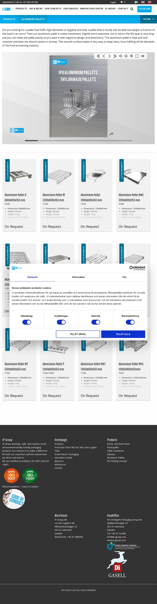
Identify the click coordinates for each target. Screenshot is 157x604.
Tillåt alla (123, 334)
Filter (147, 19)
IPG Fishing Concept (117, 461)
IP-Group (110, 8)
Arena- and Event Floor (118, 443)
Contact (123, 8)
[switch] (61, 322)
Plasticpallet (113, 447)
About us (59, 461)
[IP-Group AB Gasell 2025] (117, 563)
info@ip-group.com (116, 536)
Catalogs (145, 8)
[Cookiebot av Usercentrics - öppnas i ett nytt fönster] (131, 268)
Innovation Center (91, 8)
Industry (111, 454)
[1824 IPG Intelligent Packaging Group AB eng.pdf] (20, 475)
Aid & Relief (36, 8)
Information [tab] (78, 277)
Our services (70, 8)
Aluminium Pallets (116, 457)
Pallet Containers (115, 450)
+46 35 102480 (118, 533)
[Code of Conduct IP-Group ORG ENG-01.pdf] (13, 498)
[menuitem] (21, 9)
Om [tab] (124, 277)
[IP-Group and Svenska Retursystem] (123, 546)
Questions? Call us (20, 2)
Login (113, 2)
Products (21, 8)
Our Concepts (53, 8)
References (60, 464)
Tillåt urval (78, 334)
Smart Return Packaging (66, 454)
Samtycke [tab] (32, 277)
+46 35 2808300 (75, 536)
